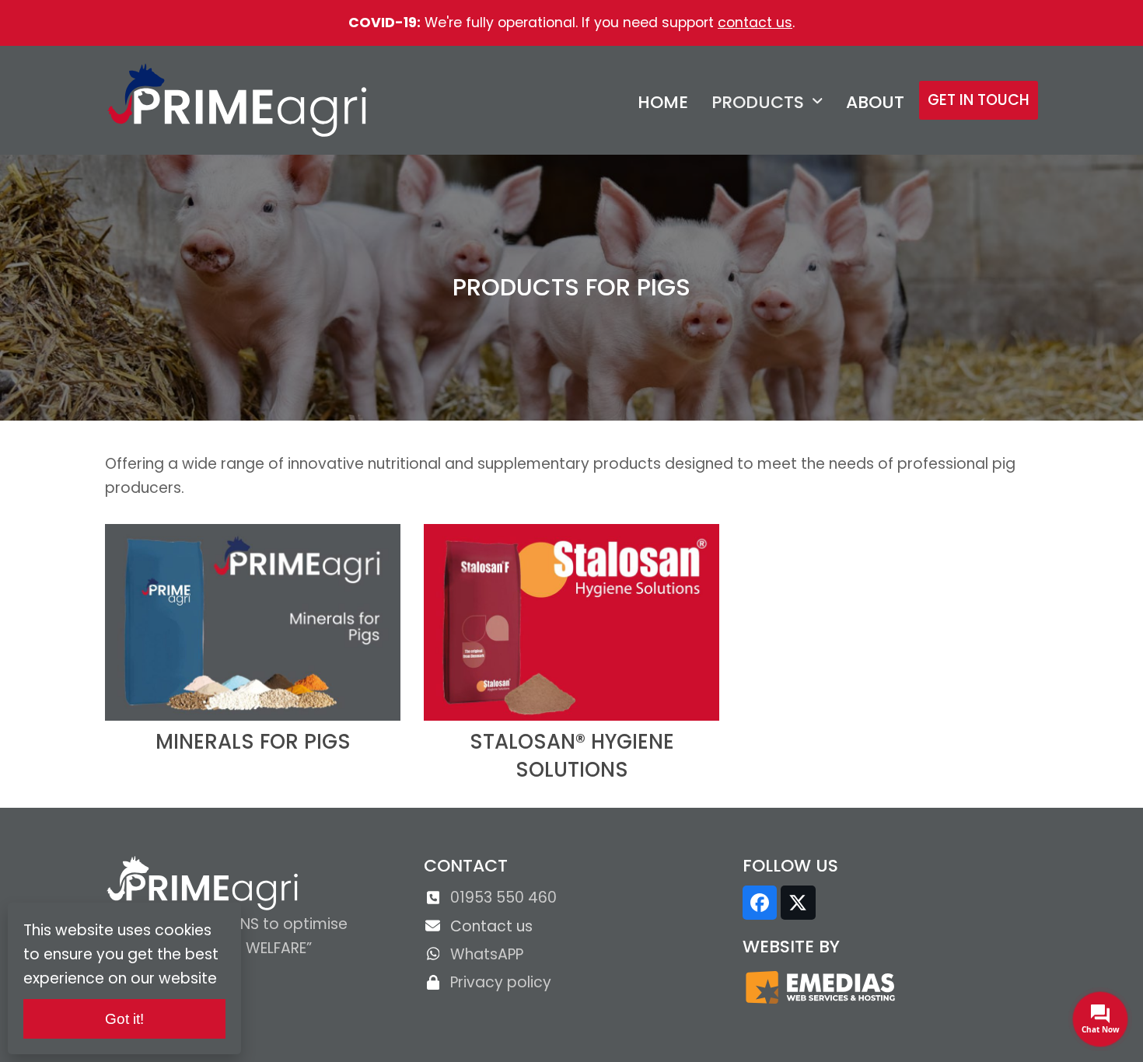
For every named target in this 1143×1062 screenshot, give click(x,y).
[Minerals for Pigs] (252, 621)
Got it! (124, 1019)
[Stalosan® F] (571, 621)
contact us (755, 22)
